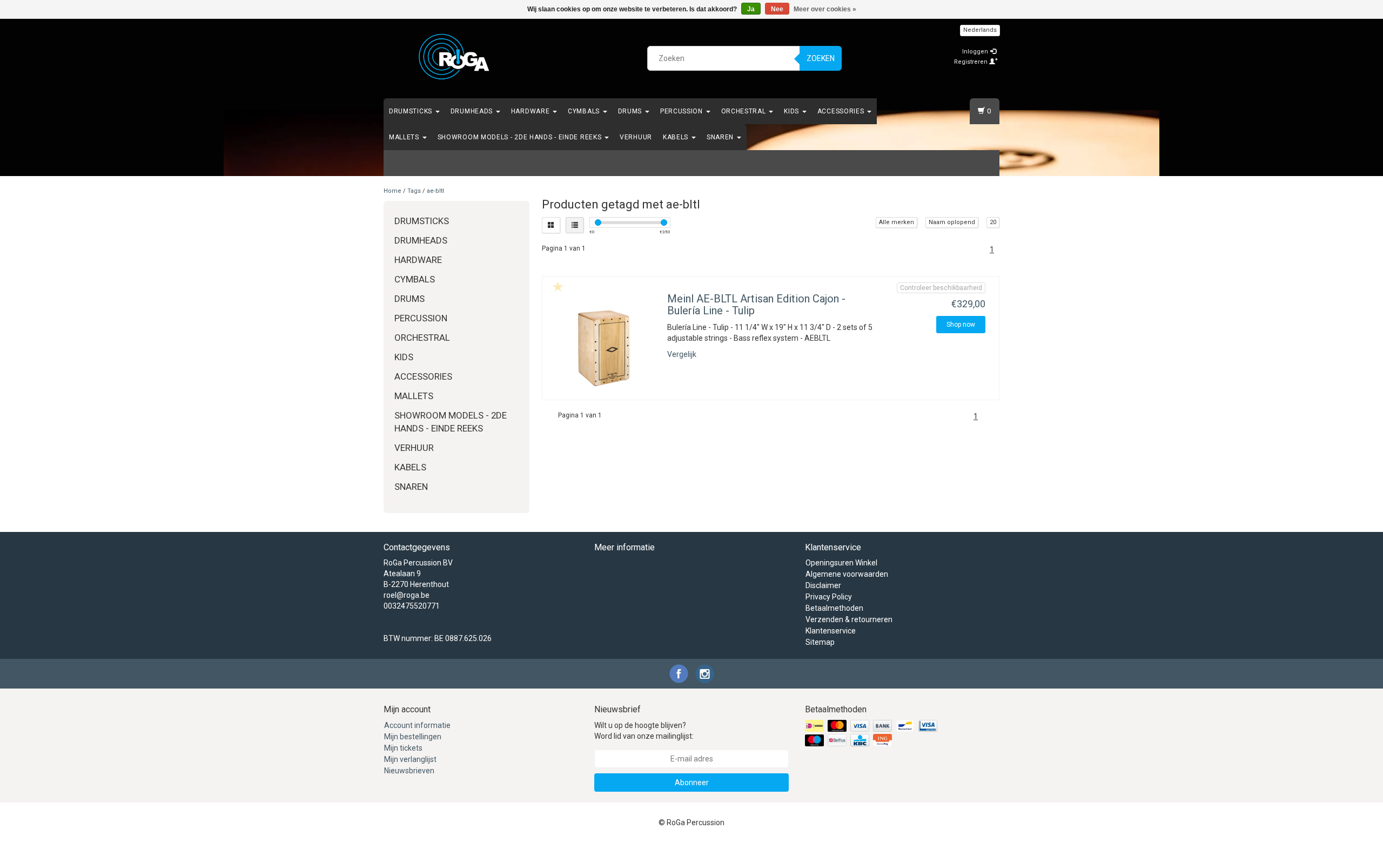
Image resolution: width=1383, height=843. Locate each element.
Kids (792, 111)
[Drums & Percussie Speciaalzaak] (454, 57)
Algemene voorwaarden (846, 574)
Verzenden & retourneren (848, 619)
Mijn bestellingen (412, 736)
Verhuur (636, 137)
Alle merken (896, 222)
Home (392, 190)
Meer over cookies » (825, 9)
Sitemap (820, 642)
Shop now (960, 324)
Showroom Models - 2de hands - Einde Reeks (520, 137)
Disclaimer (823, 585)
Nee (777, 9)
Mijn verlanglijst (410, 759)
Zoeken (821, 58)
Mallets (405, 137)
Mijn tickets (403, 748)
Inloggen (976, 51)
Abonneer (692, 782)
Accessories (841, 111)
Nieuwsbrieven (409, 770)
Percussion (682, 111)
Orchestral (744, 111)
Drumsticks (411, 111)
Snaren (721, 137)
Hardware (531, 111)
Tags (414, 190)
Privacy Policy (828, 596)
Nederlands (980, 29)
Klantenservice (830, 630)
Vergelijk (681, 354)
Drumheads (473, 111)
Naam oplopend (952, 222)
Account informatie (417, 725)
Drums (631, 111)
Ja (751, 9)
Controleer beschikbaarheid (941, 288)
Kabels (676, 137)
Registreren (971, 61)
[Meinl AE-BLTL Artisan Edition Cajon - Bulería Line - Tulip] (603, 348)
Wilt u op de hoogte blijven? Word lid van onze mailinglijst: (644, 730)
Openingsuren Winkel (841, 562)
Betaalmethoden (834, 608)
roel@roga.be (406, 595)
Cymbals (585, 111)
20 (993, 222)
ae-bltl (435, 190)
